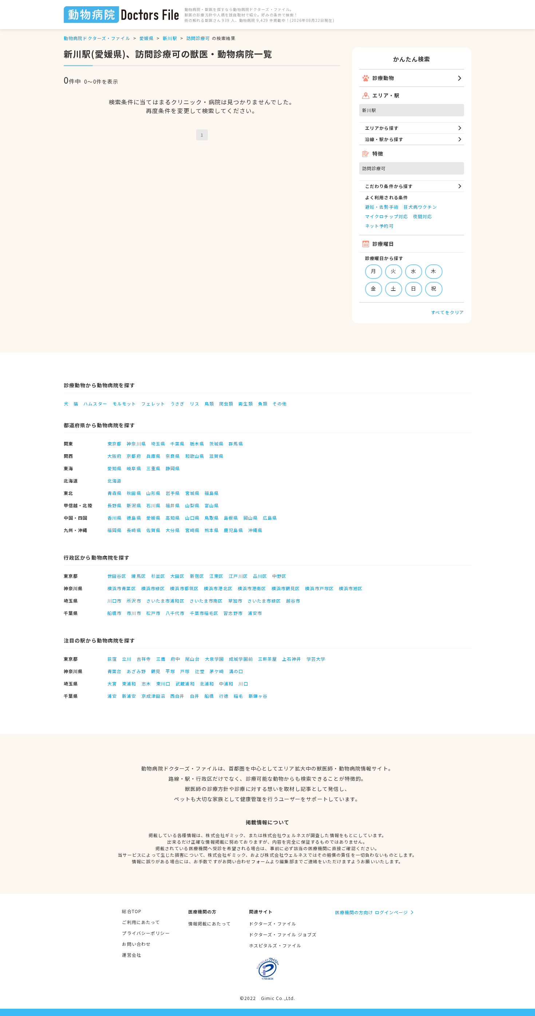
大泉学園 (214, 659)
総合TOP (132, 911)
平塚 (170, 671)
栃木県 (197, 443)
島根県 (231, 518)
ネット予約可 (379, 226)
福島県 (212, 493)
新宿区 (197, 576)
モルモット (124, 403)
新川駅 (170, 38)
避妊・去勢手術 (382, 207)
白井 (194, 696)
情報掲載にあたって (209, 923)
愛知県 (114, 468)
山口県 (192, 518)
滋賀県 (216, 456)
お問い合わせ (136, 944)
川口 (243, 683)
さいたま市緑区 (264, 600)
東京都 (114, 443)
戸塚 (185, 671)
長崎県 (134, 530)
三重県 (153, 468)
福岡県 (114, 530)
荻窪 (112, 659)
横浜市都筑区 (184, 588)
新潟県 (134, 505)
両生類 (245, 403)
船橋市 (114, 613)
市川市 (134, 613)
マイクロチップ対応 (386, 216)
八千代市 (175, 613)
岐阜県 (134, 468)
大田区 (177, 576)
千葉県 (177, 443)
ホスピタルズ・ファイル (275, 945)
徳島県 (134, 518)
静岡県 (173, 468)
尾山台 (192, 659)
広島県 (270, 518)
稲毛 (238, 696)
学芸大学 (315, 659)
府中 (175, 659)
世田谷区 (116, 576)
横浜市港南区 (252, 588)
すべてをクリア (447, 312)
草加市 (235, 600)
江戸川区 (238, 576)
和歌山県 (194, 456)
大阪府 (114, 456)
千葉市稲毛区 (204, 613)
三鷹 (161, 659)
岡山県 (250, 518)
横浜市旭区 (351, 588)
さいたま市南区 (206, 600)
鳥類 (209, 403)
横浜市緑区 (153, 588)
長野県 (114, 505)
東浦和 (129, 683)
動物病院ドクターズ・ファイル (97, 38)
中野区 (279, 576)
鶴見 (155, 671)
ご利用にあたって (141, 922)
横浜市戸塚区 (319, 588)
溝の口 (236, 671)
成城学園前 (241, 659)
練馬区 (138, 576)
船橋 (209, 696)
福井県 (173, 505)
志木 (146, 683)
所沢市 (134, 600)
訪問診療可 (198, 38)
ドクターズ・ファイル (272, 923)
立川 (126, 659)
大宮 (112, 683)
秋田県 (134, 493)
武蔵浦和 (184, 683)
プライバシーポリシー (146, 933)
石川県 (153, 505)
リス (194, 403)
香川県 (114, 518)
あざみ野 (136, 671)
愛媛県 (146, 38)
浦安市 (255, 613)
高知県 (173, 518)
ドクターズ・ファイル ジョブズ (283, 934)
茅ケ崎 (217, 671)
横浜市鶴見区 (286, 588)
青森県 (114, 493)
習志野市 (232, 613)
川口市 (114, 600)
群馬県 (236, 443)
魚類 (263, 403)
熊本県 (212, 530)
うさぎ (177, 403)
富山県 (212, 505)
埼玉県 (158, 443)
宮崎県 (192, 530)
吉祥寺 (144, 659)
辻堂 (200, 671)
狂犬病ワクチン (420, 207)
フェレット (153, 403)
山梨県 (192, 505)
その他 (280, 403)
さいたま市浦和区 (165, 600)
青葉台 (114, 671)
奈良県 (173, 456)
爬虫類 (226, 403)
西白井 (177, 696)
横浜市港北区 (218, 588)
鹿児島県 (233, 530)
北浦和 (207, 683)
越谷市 (293, 600)
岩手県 (173, 493)
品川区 (260, 576)
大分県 (173, 530)
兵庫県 (153, 456)
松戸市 (153, 613)
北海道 (114, 480)
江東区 (216, 576)
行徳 (224, 696)
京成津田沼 (154, 696)
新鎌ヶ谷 (258, 696)
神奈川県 (136, 443)
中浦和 (226, 683)
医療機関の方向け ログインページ (371, 912)
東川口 (163, 683)
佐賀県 (153, 530)
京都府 (134, 456)
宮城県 (192, 493)
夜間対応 (422, 216)
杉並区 (158, 576)
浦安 (112, 696)
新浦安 (129, 696)
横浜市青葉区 (121, 588)
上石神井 (291, 659)
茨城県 (216, 443)
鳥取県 (212, 518)
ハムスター (95, 403)
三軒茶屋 (267, 659)
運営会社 (131, 955)
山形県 (153, 493)
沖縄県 (255, 530)
